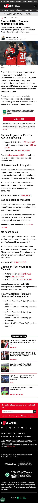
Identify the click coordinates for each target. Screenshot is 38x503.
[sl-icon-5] (18, 428)
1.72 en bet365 (25, 274)
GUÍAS (12, 10)
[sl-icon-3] (10, 428)
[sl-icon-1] (2, 428)
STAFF (15, 433)
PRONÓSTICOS (28, 10)
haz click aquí (11, 446)
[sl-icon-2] (6, 428)
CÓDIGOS (19, 10)
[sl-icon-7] (26, 428)
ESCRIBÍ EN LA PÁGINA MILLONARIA (12, 437)
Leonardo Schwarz (12, 37)
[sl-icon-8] (30, 428)
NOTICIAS (5, 10)
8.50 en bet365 (24, 150)
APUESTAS (27, 437)
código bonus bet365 (15, 155)
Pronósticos (15, 18)
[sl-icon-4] (14, 428)
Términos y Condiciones (28, 416)
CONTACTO (21, 433)
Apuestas (8, 18)
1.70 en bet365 (29, 142)
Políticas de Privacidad (24, 454)
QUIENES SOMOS (6, 433)
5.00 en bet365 (26, 279)
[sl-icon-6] (22, 428)
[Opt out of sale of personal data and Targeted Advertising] (2, 499)
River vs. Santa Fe (15, 1)
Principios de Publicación (24, 14)
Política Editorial (6, 457)
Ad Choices (16, 457)
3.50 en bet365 (18, 277)
